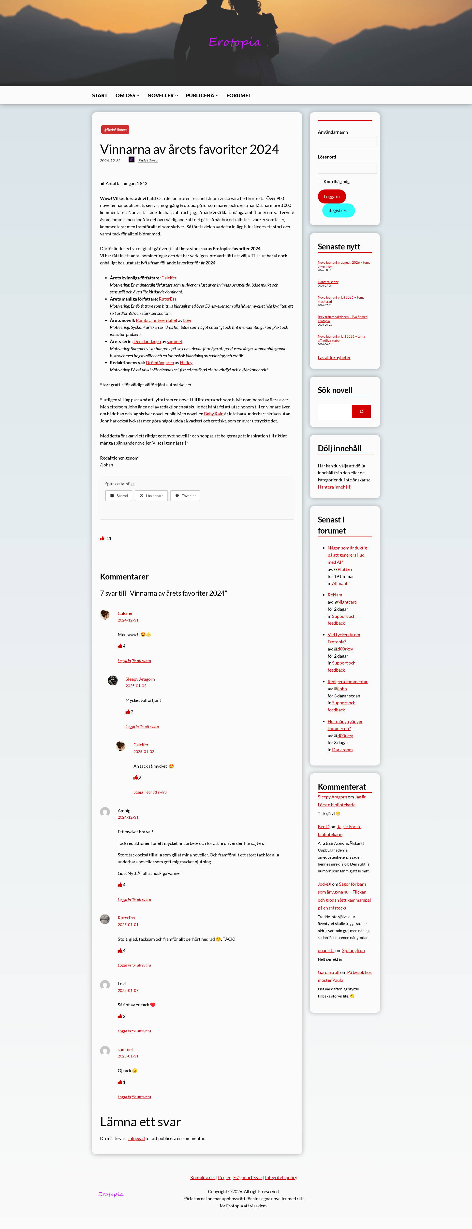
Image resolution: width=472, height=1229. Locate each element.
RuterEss (167, 299)
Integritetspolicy (281, 1177)
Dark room (342, 749)
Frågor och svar (247, 1177)
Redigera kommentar (348, 681)
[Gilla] (102, 538)
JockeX (324, 884)
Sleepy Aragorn (140, 679)
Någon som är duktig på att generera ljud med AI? (347, 555)
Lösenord (327, 156)
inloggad (136, 1138)
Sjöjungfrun (353, 950)
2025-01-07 (128, 990)
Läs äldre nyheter (334, 357)
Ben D (324, 826)
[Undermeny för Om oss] (137, 95)
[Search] (361, 411)
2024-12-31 (128, 620)
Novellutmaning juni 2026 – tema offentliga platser (341, 338)
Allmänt (340, 583)
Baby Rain (213, 413)
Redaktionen (148, 160)
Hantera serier (328, 282)
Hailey (186, 362)
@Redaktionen (115, 129)
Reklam (335, 594)
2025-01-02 (136, 685)
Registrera (338, 210)
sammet (174, 341)
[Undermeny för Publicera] (217, 95)
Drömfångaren (160, 362)
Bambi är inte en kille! (156, 320)
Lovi (187, 320)
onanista (326, 950)
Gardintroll (328, 972)
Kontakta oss (202, 1177)
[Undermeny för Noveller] (176, 95)
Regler (224, 1177)
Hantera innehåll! (335, 487)
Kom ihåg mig (336, 181)
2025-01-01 (128, 924)
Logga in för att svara (134, 660)
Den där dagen (147, 341)
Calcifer (169, 277)
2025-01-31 (128, 1056)
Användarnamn (333, 132)
